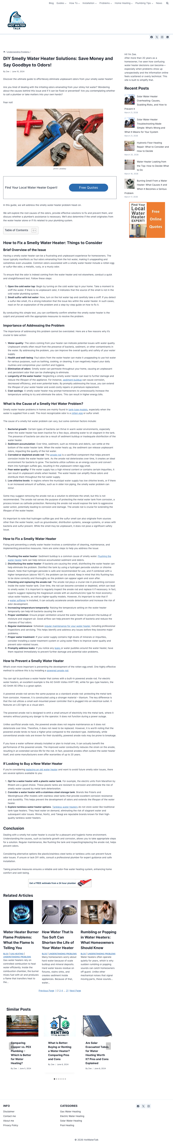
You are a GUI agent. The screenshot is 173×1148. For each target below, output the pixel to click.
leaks (58, 648)
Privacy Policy (10, 1125)
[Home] (4, 52)
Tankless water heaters (65, 807)
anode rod (55, 454)
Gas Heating (17, 954)
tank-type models (78, 409)
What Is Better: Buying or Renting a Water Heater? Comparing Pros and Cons (59, 1051)
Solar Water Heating (71, 1120)
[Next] (108, 1046)
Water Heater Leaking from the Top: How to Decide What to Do (153, 165)
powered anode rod (57, 670)
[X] (157, 37)
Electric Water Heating (72, 1116)
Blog (51, 3)
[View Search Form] (167, 3)
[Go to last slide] (11, 1046)
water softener (18, 600)
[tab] (54, 1079)
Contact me (9, 1116)
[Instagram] (162, 37)
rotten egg (77, 413)
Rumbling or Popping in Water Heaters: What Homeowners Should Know (98, 940)
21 (67, 990)
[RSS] (167, 37)
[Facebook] (151, 37)
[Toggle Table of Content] (32, 230)
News (159, 3)
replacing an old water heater (42, 769)
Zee (7, 71)
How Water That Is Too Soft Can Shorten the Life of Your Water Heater (58, 940)
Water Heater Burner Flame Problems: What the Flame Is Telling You (21, 940)
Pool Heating (67, 1125)
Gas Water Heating (70, 1111)
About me (8, 1120)
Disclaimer (9, 1111)
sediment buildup (72, 379)
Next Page (75, 990)
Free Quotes (88, 188)
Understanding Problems (17, 957)
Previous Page (46, 990)
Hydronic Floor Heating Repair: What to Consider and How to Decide (153, 146)
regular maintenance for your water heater (67, 626)
